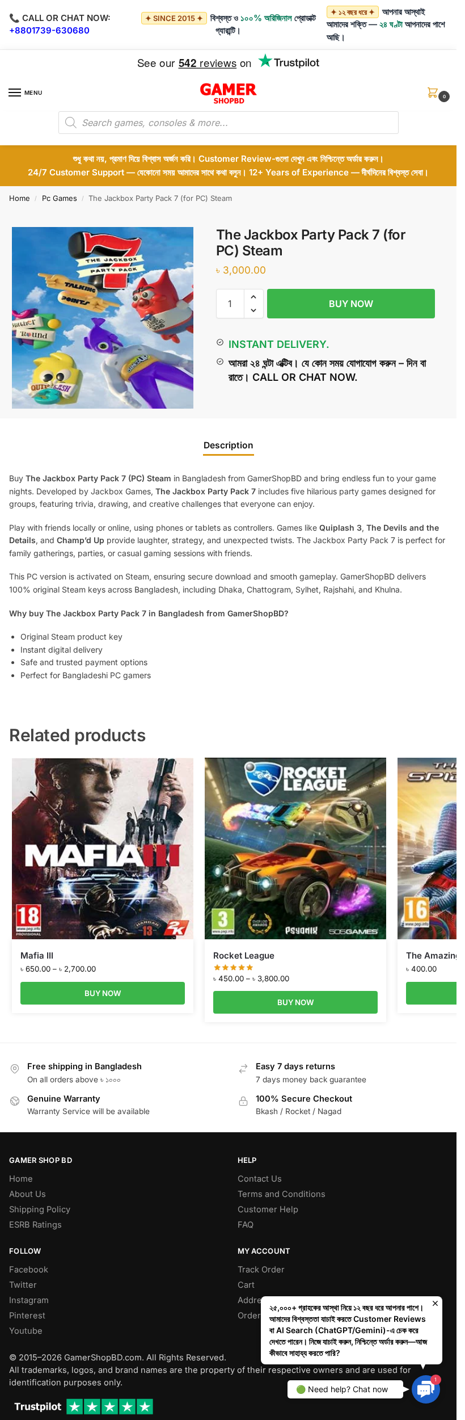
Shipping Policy (39, 1209)
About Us (27, 1194)
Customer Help (268, 1209)
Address (254, 1300)
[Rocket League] (295, 848)
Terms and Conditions (281, 1194)
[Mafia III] (102, 848)
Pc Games (59, 198)
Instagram (29, 1300)
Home (19, 198)
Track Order (261, 1269)
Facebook (28, 1269)
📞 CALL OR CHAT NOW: (60, 17)
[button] (435, 96)
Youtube (26, 1331)
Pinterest (27, 1315)
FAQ (245, 1225)
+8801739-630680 (49, 30)
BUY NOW (351, 303)
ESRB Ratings (35, 1225)
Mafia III (36, 955)
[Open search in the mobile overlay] (228, 122)
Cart (246, 1285)
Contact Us (260, 1179)
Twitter (23, 1285)
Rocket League (243, 955)
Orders (251, 1315)
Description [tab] (228, 445)
